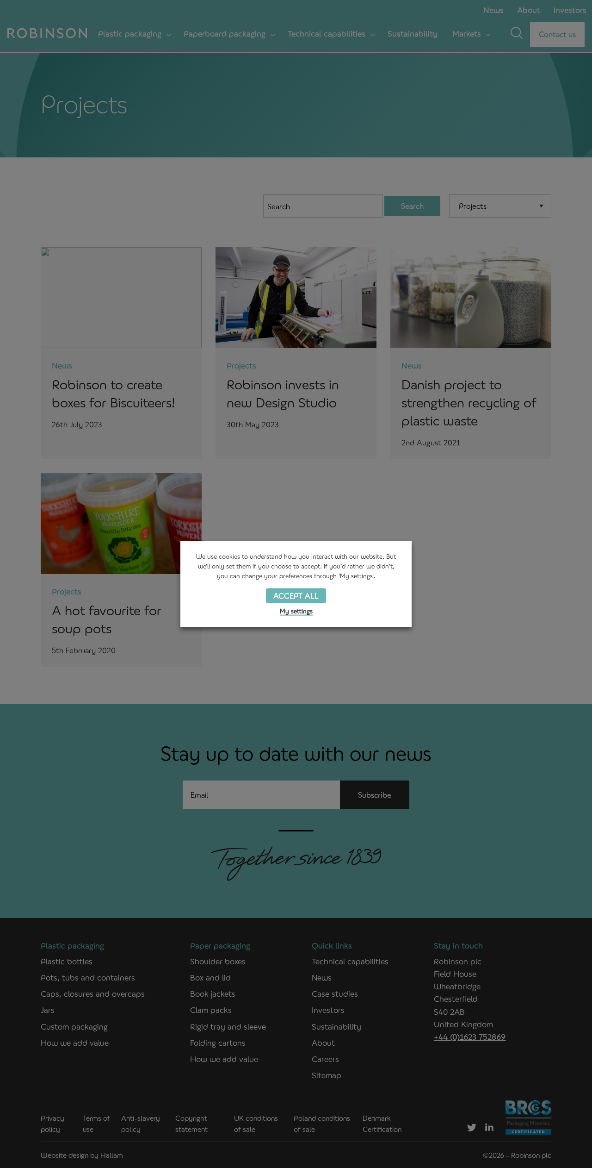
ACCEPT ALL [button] (296, 595)
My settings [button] (296, 611)
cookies (229, 556)
